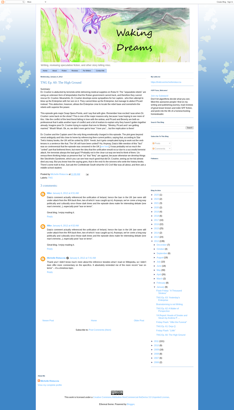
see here (104, 146)
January (161, 287)
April (159, 274)
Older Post (139, 320)
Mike (49, 193)
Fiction (64, 71)
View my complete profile (50, 385)
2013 (157, 237)
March (160, 278)
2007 (157, 358)
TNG (50, 178)
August (160, 257)
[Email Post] (87, 174)
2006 (157, 362)
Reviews (75, 71)
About (54, 71)
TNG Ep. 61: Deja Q (166, 326)
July (159, 262)
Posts (157, 143)
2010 (157, 345)
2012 (157, 241)
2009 (157, 349)
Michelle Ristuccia (56, 258)
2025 (157, 195)
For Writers (87, 71)
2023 (157, 199)
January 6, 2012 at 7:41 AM (83, 258)
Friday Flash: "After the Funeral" (171, 322)
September (162, 253)
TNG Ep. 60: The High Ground (170, 335)
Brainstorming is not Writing (169, 304)
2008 (157, 354)
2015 (157, 228)
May (159, 270)
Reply (50, 216)
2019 (157, 212)
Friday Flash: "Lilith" (166, 330)
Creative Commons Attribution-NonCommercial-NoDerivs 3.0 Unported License (131, 397)
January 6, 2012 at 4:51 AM (66, 193)
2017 (157, 220)
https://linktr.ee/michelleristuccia (166, 82)
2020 (157, 207)
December (162, 245)
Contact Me (100, 71)
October (161, 249)
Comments (159, 149)
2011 (156, 341)
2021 (157, 203)
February (161, 283)
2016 (157, 224)
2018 (157, 216)
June (159, 266)
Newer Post (48, 320)
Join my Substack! (159, 96)
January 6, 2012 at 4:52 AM (66, 225)
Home (45, 71)
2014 (157, 233)
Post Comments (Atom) (100, 330)
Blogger (130, 404)
